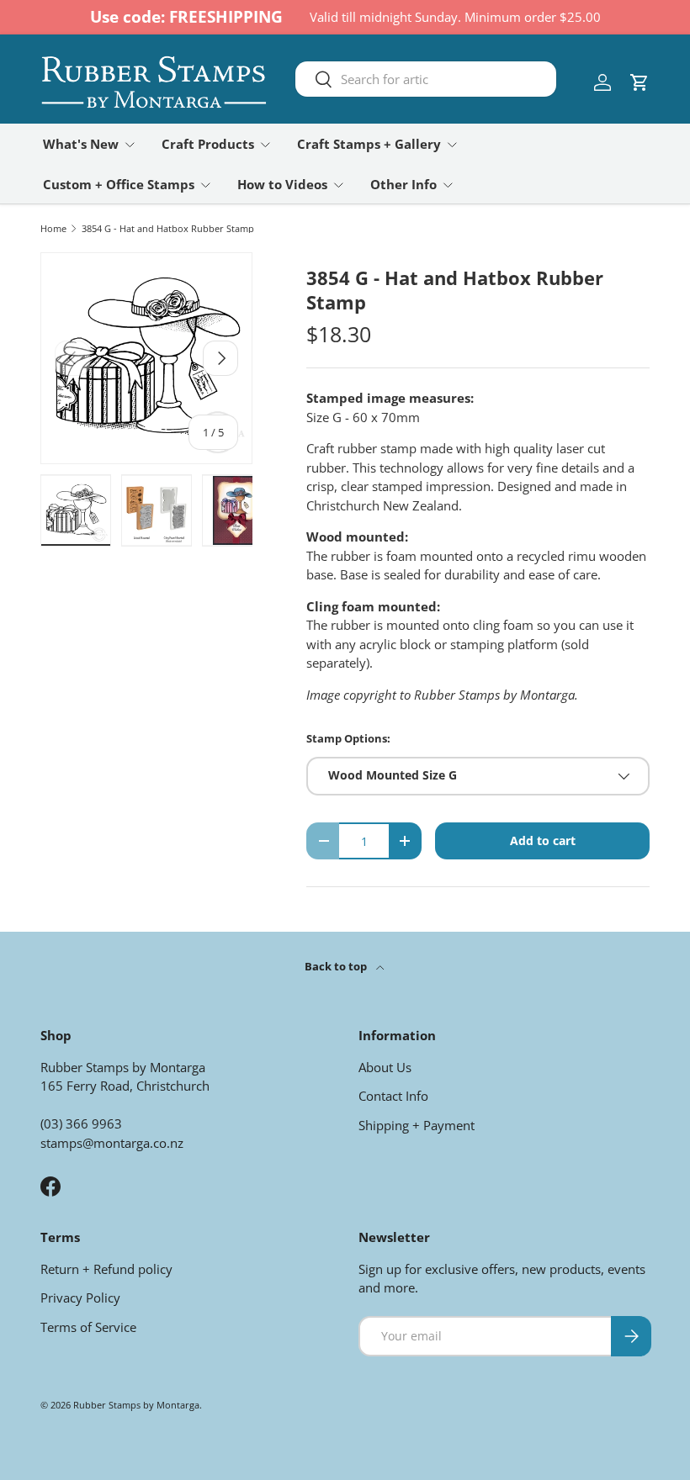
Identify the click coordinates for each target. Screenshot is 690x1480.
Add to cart (543, 840)
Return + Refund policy (106, 1269)
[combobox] (426, 79)
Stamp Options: (348, 738)
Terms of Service (88, 1327)
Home (53, 228)
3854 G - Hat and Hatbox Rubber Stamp (168, 228)
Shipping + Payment (416, 1125)
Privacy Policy (80, 1297)
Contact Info (393, 1095)
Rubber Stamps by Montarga (136, 1404)
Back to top (337, 966)
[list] (146, 358)
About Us (384, 1067)
